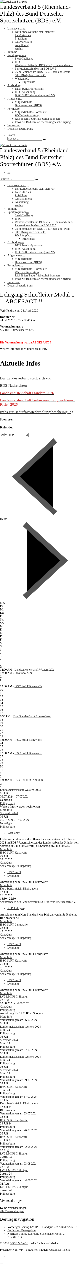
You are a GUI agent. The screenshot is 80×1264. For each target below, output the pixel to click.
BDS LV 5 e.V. (19, 1243)
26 (1, 749)
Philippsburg (7, 803)
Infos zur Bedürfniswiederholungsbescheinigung (36, 412)
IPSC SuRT (14, 872)
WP (20, 1249)
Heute (3, 518)
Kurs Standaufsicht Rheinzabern (32, 716)
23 (1, 736)
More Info (6, 809)
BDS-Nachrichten (13, 385)
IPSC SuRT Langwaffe (28, 739)
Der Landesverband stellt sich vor (25, 378)
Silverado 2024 (23, 672)
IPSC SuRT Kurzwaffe (28, 686)
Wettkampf (13, 832)
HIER (42, 348)
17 (1, 713)
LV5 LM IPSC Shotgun (29, 779)
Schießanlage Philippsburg (15, 865)
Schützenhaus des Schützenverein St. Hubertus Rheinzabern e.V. (38, 901)
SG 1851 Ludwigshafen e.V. (17, 329)
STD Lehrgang (16, 908)
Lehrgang (13, 875)
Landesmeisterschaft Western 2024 (35, 669)
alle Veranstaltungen (12, 1211)
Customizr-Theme (59, 1249)
